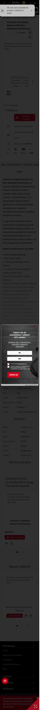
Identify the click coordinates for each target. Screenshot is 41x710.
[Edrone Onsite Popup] (19, 355)
